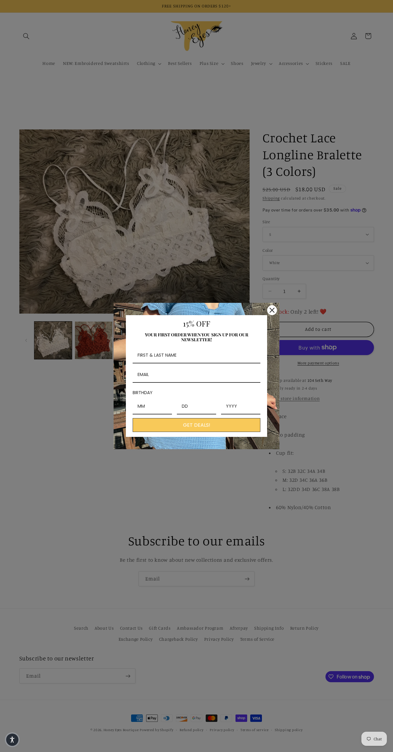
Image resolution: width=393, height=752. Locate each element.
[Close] (272, 310)
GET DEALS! (196, 425)
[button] (12, 739)
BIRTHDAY (143, 393)
